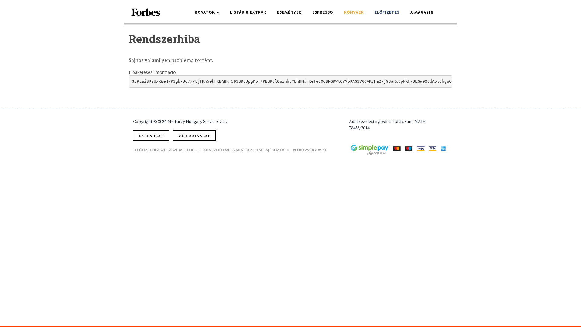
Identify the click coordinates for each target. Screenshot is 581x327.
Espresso (322, 12)
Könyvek (354, 12)
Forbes (146, 12)
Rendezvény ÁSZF (310, 150)
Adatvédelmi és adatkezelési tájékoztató (246, 150)
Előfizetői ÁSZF (150, 150)
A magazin (422, 12)
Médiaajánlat (194, 136)
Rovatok (205, 12)
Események (289, 12)
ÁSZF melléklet (184, 150)
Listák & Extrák (248, 12)
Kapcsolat (151, 136)
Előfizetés (387, 12)
